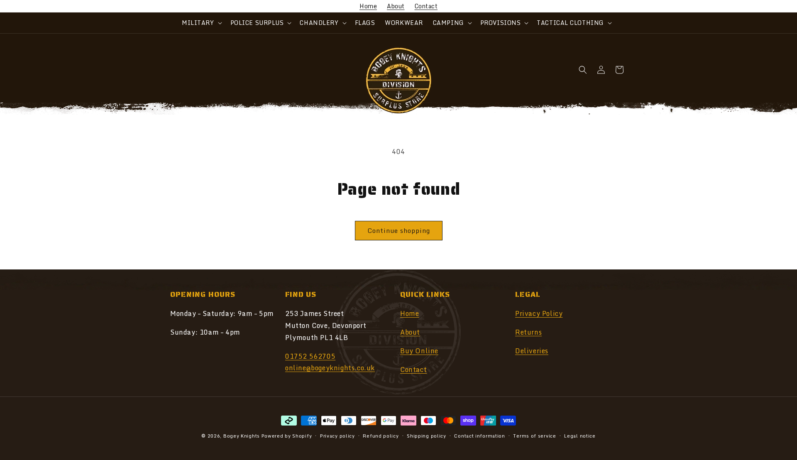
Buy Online (419, 350)
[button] (201, 23)
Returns (528, 332)
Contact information (479, 435)
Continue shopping (398, 230)
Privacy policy (337, 435)
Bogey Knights (241, 436)
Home (368, 6)
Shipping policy (426, 435)
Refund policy (380, 435)
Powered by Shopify (287, 436)
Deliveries (531, 350)
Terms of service (534, 435)
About (396, 6)
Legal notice (579, 435)
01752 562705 (310, 356)
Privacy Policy (538, 313)
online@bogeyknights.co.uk (330, 368)
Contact (426, 6)
